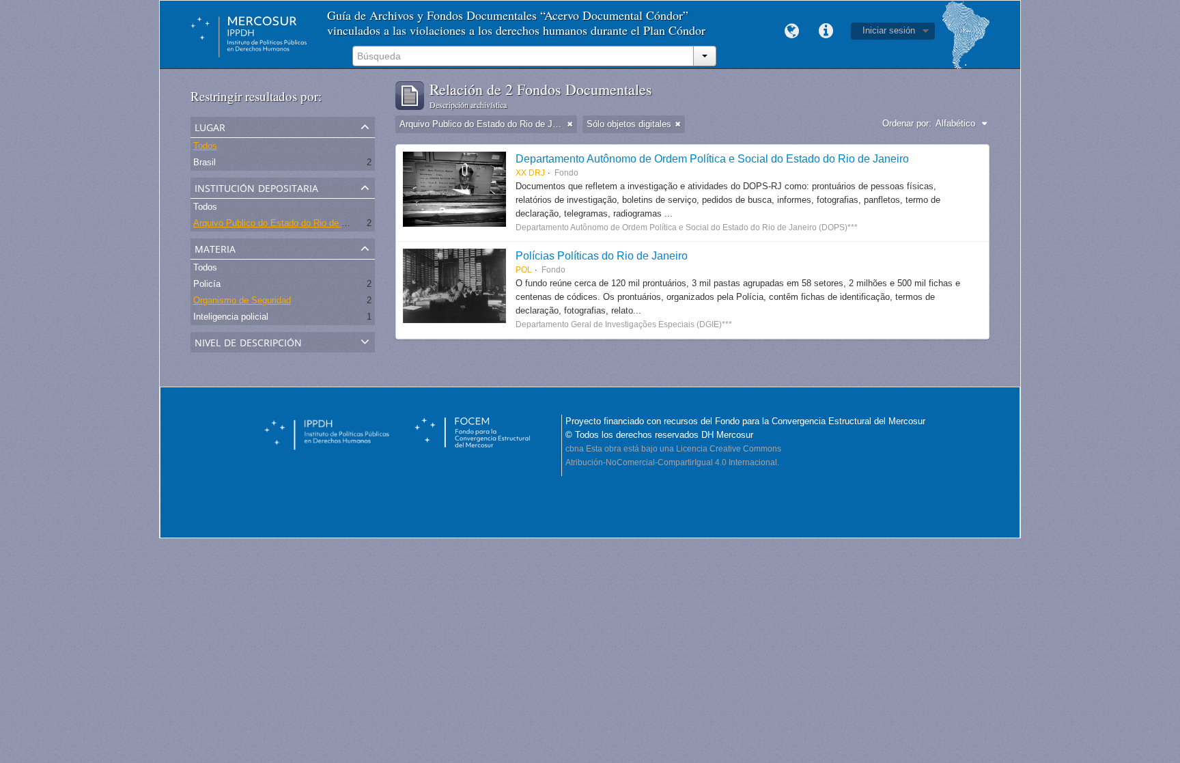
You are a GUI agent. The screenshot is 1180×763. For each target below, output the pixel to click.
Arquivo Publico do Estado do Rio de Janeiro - (284, 223)
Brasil (204, 162)
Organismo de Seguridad (242, 300)
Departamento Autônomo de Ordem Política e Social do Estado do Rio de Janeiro (712, 158)
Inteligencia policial (230, 316)
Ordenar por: (906, 123)
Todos (205, 146)
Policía (207, 284)
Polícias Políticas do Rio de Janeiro (602, 255)
